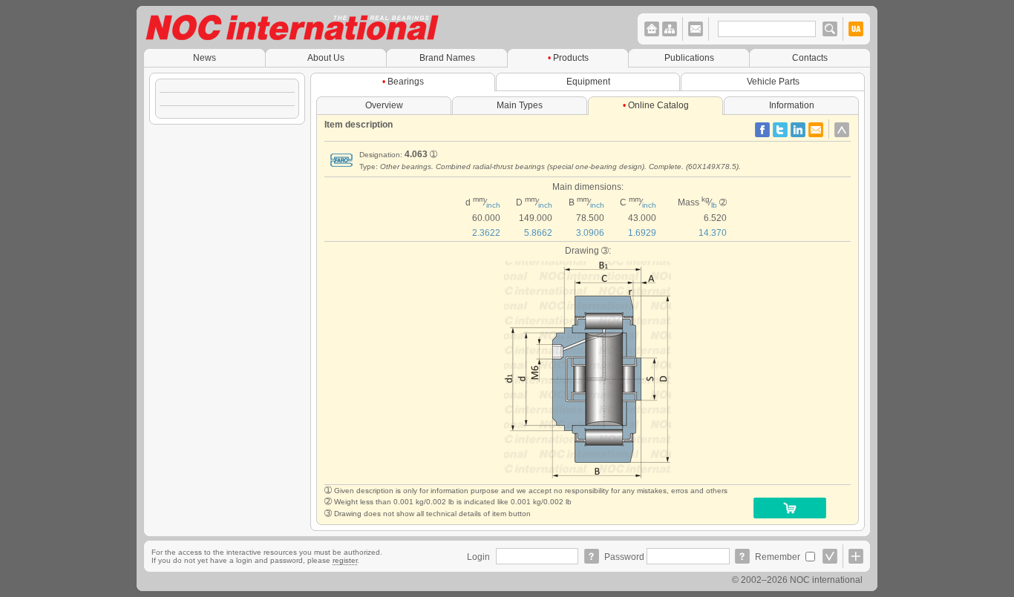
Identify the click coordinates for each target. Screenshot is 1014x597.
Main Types (520, 105)
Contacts (810, 57)
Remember (778, 556)
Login (479, 556)
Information (791, 105)
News (204, 57)
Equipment (588, 81)
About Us (325, 57)
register (345, 560)
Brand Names (447, 57)
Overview (384, 105)
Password (625, 556)
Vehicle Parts (773, 81)
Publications (689, 57)
